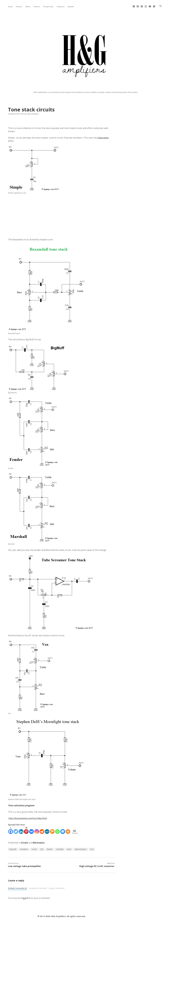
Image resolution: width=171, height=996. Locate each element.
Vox (91, 849)
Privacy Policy (48, 6)
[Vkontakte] (31, 830)
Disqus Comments (57, 888)
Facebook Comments (38, 888)
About (10, 6)
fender (49, 849)
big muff (13, 849)
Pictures (19, 6)
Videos (27, 6)
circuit (34, 849)
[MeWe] (47, 830)
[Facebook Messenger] (62, 830)
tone (69, 849)
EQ (42, 849)
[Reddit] (42, 830)
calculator (24, 849)
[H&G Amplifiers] (85, 85)
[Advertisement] (61, 216)
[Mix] (52, 830)
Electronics (38, 842)
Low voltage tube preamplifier (24, 866)
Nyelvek (71, 6)
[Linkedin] (21, 830)
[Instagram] (36, 830)
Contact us (61, 6)
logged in (25, 898)
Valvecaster (103, 137)
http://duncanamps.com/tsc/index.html (27, 818)
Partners (37, 6)
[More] (68, 830)
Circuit (24, 842)
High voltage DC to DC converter (96, 866)
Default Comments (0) (17, 888)
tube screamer (80, 849)
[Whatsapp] (57, 830)
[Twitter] (15, 830)
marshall (60, 849)
